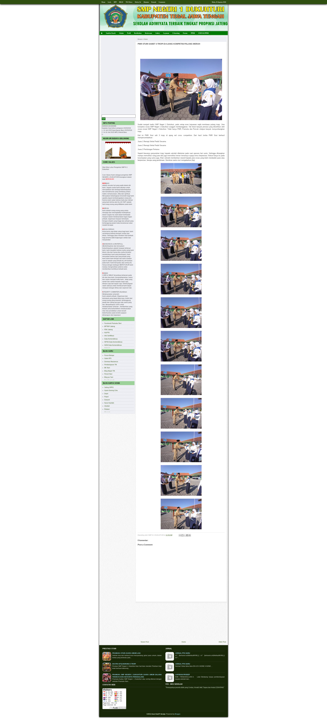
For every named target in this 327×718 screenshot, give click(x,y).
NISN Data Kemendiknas (113, 345)
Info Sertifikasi (109, 335)
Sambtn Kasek (111, 33)
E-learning (176, 33)
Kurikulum (138, 33)
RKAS (121, 2)
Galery (157, 33)
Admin (121, 33)
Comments (162, 2)
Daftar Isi (138, 2)
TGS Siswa (129, 2)
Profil (129, 33)
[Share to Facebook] (187, 535)
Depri (106, 393)
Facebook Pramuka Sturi (112, 323)
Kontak (153, 2)
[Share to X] (185, 535)
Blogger (177, 714)
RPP (115, 2)
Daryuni (107, 400)
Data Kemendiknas (111, 339)
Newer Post (145, 642)
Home (103, 2)
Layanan (166, 33)
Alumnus (146, 2)
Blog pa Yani (108, 377)
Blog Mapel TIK (109, 371)
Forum (185, 33)
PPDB (193, 33)
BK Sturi (107, 368)
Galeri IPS (107, 358)
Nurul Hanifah (109, 403)
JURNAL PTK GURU (182, 653)
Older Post (222, 642)
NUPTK (107, 332)
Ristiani (107, 409)
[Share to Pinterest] (189, 535)
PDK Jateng (108, 329)
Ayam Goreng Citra (111, 390)
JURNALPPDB (203, 33)
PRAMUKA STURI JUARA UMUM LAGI (126, 653)
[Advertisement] (183, 622)
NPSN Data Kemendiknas (113, 342)
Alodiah (107, 406)
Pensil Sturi (108, 374)
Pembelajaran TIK (110, 364)
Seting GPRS (109, 387)
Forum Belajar (109, 355)
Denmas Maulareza (111, 361)
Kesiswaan (148, 33)
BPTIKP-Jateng (109, 326)
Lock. (109, 2)
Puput (106, 396)
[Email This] (180, 535)
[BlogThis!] (182, 535)
